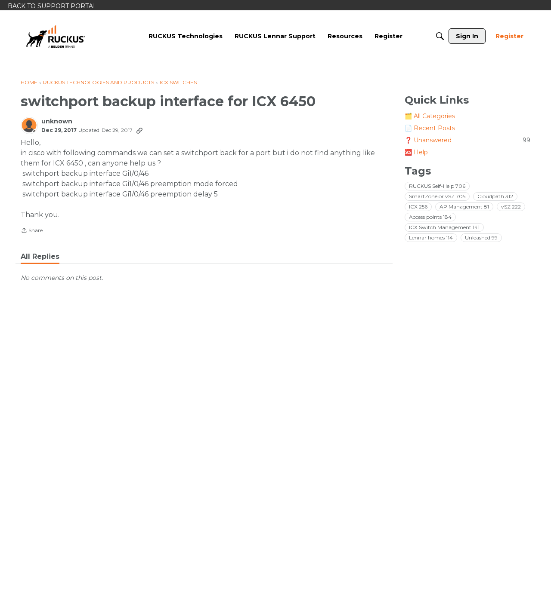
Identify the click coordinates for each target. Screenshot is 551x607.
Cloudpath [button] (495, 196)
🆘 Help (416, 152)
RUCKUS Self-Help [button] (437, 185)
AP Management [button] (464, 206)
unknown (56, 121)
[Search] (440, 36)
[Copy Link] (139, 130)
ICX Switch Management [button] (444, 227)
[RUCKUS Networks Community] (55, 36)
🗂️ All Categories (430, 116)
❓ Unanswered (467, 140)
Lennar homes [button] (431, 237)
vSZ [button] (511, 206)
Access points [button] (430, 216)
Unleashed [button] (481, 237)
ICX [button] (418, 206)
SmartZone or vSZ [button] (437, 196)
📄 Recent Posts (430, 128)
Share (32, 231)
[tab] (40, 256)
